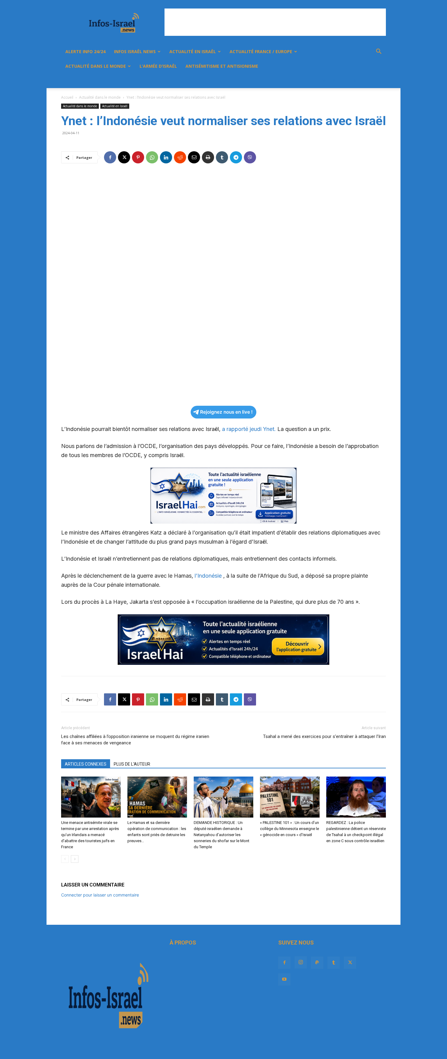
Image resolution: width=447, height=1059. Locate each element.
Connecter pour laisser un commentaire (100, 894)
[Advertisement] (275, 22)
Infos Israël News (135, 51)
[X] (354, 80)
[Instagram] (323, 80)
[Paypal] (334, 80)
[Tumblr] (344, 80)
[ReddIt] (180, 157)
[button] (378, 52)
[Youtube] (365, 80)
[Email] (194, 157)
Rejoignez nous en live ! (226, 412)
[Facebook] (313, 80)
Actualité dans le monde (95, 66)
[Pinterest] (138, 157)
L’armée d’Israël (158, 66)
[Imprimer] (208, 157)
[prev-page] (65, 859)
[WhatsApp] (152, 157)
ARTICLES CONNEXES (85, 764)
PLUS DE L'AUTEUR (132, 764)
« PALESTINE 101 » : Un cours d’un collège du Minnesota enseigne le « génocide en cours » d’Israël (289, 828)
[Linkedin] (166, 157)
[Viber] (250, 157)
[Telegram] (236, 157)
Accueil (67, 97)
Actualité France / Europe (261, 51)
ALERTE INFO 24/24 (85, 51)
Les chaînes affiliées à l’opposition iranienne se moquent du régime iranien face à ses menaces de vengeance (135, 740)
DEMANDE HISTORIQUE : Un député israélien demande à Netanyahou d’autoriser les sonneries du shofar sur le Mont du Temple (221, 834)
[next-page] (74, 859)
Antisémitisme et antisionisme (221, 66)
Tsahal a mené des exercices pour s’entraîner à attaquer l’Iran (324, 736)
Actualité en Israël (192, 51)
